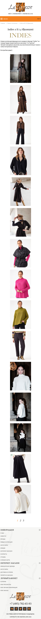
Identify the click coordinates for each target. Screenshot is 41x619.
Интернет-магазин (6, 551)
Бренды (2, 539)
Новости (3, 536)
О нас (2, 533)
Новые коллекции (6, 542)
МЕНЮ (5, 19)
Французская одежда (7, 566)
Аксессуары (4, 545)
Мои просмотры (5, 584)
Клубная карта (5, 560)
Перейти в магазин (6, 575)
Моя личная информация (8, 587)
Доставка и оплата (6, 572)
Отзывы (3, 557)
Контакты (3, 554)
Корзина (3, 581)
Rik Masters (21, 617)
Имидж (2, 548)
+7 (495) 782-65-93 (20, 603)
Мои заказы (4, 590)
